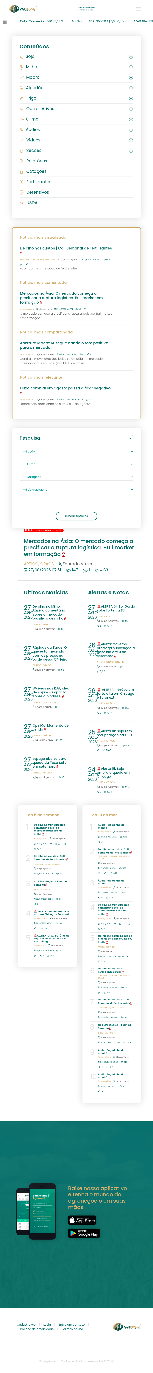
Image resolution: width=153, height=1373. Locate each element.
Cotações (35, 171)
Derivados (49, 702)
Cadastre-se (26, 1324)
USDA (31, 203)
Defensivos (37, 192)
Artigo (23, 309)
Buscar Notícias (76, 516)
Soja (30, 56)
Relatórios (36, 161)
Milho (31, 67)
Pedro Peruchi (43, 707)
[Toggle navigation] (138, 9)
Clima (32, 119)
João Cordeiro (57, 945)
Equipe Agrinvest (71, 259)
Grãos (30, 309)
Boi (108, 616)
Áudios (32, 129)
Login (47, 1324)
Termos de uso (72, 1329)
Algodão (34, 88)
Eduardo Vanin (45, 309)
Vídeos (32, 140)
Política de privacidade (37, 1329)
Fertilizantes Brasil (29, 259)
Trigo (30, 98)
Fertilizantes (38, 182)
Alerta (101, 616)
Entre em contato (71, 1324)
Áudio (101, 832)
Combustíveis (115, 662)
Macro (32, 77)
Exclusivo (38, 889)
